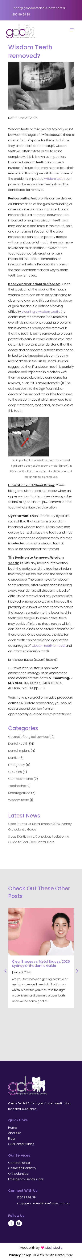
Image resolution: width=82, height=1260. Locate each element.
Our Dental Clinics (21, 1144)
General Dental (19, 1163)
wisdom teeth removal (48, 645)
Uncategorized (19, 793)
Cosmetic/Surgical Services (28, 737)
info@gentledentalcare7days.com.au (43, 1203)
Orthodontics (18, 1173)
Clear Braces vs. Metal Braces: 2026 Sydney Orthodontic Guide (41, 963)
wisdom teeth (54, 179)
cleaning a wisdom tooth (40, 311)
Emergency (16, 765)
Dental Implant (19, 750)
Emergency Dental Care (25, 1179)
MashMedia (54, 1247)
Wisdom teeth (18, 800)
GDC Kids (15, 772)
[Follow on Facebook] (11, 1223)
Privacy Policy (20, 1255)
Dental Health (18, 743)
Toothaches (17, 786)
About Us (15, 1133)
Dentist (13, 758)
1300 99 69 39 (26, 1197)
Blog (11, 1138)
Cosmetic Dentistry (22, 1168)
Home (12, 1127)
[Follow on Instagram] (19, 1223)
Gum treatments (20, 779)
